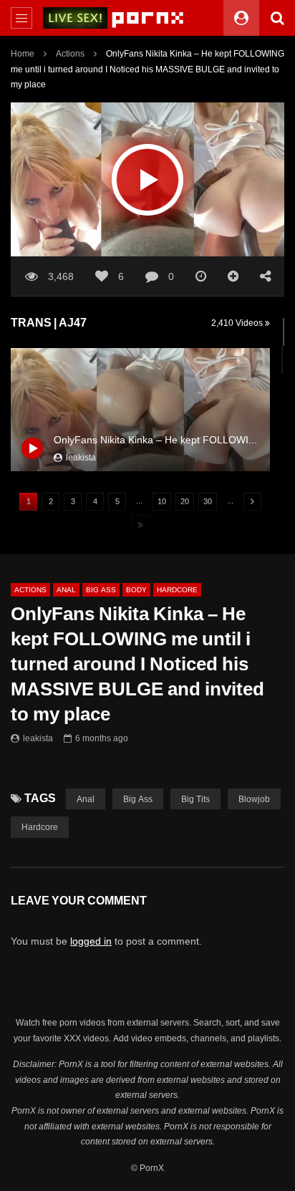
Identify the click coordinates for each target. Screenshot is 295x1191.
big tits (195, 799)
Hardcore (177, 589)
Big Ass (101, 589)
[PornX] (148, 18)
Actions (70, 53)
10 (162, 501)
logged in (91, 941)
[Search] (277, 18)
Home (22, 53)
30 (207, 501)
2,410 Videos (238, 323)
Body (136, 589)
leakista (38, 738)
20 (184, 501)
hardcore (39, 827)
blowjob (254, 799)
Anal (66, 589)
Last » (141, 525)
